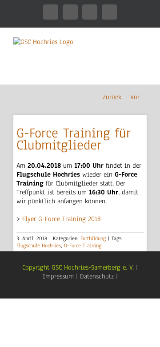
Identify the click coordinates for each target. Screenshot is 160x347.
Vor (135, 97)
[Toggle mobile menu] (143, 70)
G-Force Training (82, 245)
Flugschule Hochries (38, 245)
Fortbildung (93, 238)
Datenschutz (97, 276)
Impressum (58, 276)
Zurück (112, 97)
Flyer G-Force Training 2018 (61, 218)
